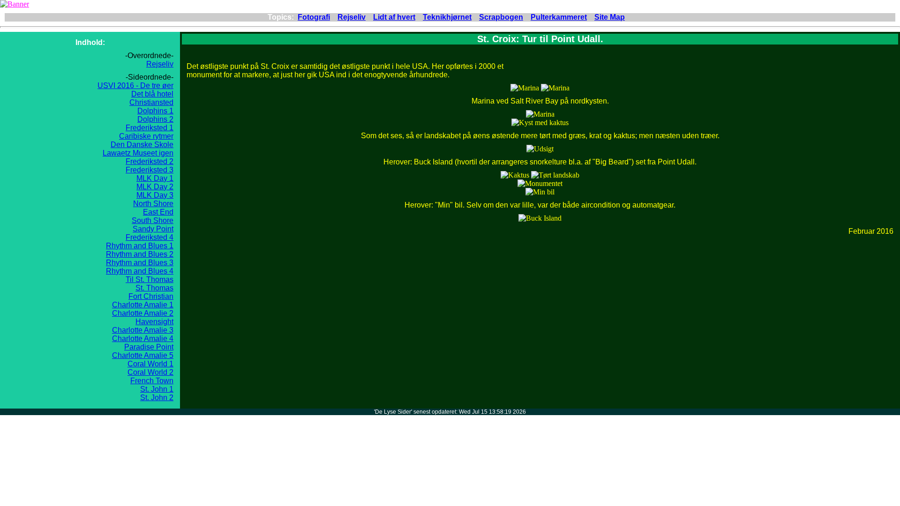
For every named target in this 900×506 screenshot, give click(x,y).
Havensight (154, 322)
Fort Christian (150, 296)
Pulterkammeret (559, 17)
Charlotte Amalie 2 (142, 313)
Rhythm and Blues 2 (139, 254)
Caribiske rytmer (146, 136)
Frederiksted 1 (149, 128)
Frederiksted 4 (149, 237)
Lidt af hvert (394, 17)
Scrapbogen (501, 17)
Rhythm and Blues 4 (139, 271)
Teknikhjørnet (447, 17)
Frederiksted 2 (149, 161)
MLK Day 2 (154, 187)
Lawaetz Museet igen (138, 153)
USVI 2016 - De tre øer (135, 85)
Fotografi (314, 17)
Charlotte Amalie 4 (142, 338)
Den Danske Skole (142, 145)
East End (158, 212)
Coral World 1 (150, 364)
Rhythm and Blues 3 (139, 263)
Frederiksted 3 (149, 170)
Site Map (609, 17)
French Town (151, 381)
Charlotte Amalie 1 (142, 305)
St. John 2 (156, 398)
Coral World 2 (150, 372)
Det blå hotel (152, 94)
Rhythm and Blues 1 (139, 246)
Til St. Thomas (149, 279)
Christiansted (151, 102)
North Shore (153, 204)
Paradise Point (148, 347)
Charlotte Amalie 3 (142, 330)
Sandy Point (153, 229)
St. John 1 (156, 389)
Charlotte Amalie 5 (142, 355)
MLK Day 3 (154, 195)
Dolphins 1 (155, 111)
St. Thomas (154, 288)
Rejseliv (352, 17)
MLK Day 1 (154, 178)
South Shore (152, 220)
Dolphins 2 (155, 119)
